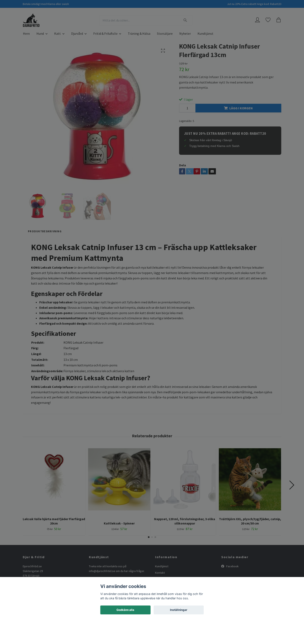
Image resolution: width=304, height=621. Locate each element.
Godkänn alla (125, 609)
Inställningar (178, 609)
